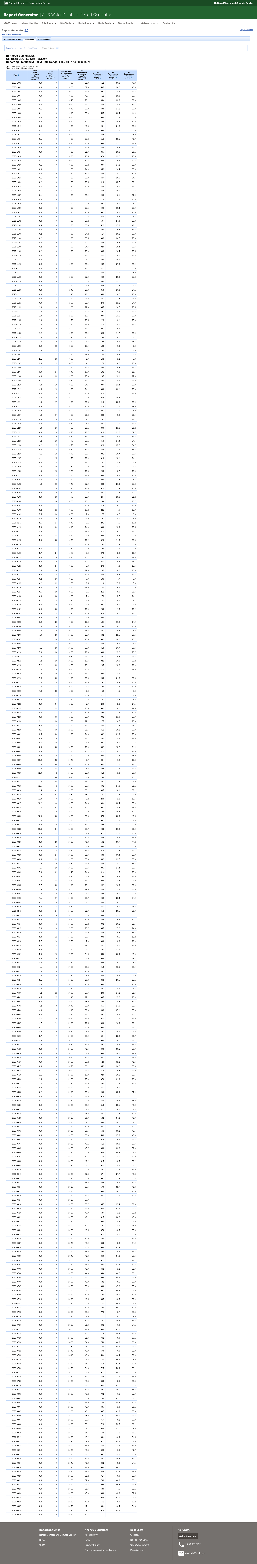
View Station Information (11, 35)
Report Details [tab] (44, 39)
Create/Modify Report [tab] (12, 39)
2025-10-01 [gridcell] (16, 83)
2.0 (26, 30)
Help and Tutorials (246, 30)
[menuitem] (12, 48)
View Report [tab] (30, 39)
